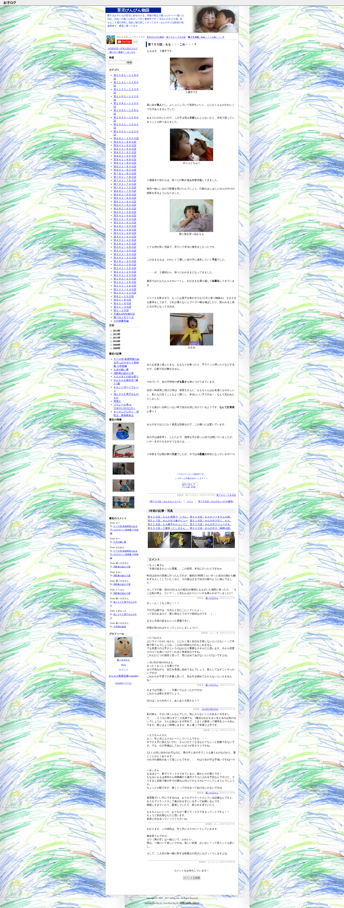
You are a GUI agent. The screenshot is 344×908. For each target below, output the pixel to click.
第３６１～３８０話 (125, 247)
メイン (190, 501)
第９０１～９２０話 (125, 152)
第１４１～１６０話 (125, 285)
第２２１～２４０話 (125, 271)
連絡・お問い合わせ (189, 903)
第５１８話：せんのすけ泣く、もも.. (210, 520)
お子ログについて (153, 903)
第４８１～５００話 (125, 226)
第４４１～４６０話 (125, 233)
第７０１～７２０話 (125, 187)
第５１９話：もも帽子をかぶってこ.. (168, 524)
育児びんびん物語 (133, 10)
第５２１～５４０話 (125, 219)
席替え (117, 401)
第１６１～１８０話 (125, 282)
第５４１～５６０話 (125, 215)
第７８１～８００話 (125, 173)
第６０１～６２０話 (125, 205)
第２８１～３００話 (125, 261)
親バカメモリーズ (124, 317)
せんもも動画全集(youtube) (123, 676)
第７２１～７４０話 (125, 184)
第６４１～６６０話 (125, 198)
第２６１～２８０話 (125, 264)
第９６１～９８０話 (125, 142)
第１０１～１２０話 (125, 292)
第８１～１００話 (124, 296)
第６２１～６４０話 (125, 201)
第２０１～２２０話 (125, 275)
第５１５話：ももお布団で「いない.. (168, 517)
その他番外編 (121, 321)
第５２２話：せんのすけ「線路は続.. (210, 528)
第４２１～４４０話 (125, 236)
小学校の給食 (119, 626)
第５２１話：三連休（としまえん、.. (168, 528)
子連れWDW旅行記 (124, 314)
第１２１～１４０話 (125, 289)
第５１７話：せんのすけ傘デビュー (168, 520)
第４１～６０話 (122, 303)
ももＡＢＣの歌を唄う (126, 376)
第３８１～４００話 (125, 243)
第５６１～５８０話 (125, 212)
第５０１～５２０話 (125, 222)
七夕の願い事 (121, 369)
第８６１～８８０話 (125, 159)
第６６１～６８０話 (125, 194)
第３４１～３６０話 (125, 250)
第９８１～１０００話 (126, 138)
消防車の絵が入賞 (124, 373)
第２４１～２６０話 (125, 268)
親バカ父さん (123, 660)
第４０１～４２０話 (125, 240)
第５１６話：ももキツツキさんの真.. (210, 517)
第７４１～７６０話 (125, 180)
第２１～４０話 (122, 307)
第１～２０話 (121, 310)
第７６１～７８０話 (125, 177)
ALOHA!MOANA (210, 709)
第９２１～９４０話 (125, 149)
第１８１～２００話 (125, 278)
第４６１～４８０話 (125, 229)
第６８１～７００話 (125, 191)
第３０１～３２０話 (125, 257)
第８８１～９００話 (125, 156)
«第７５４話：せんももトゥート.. (165, 501)
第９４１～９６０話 (125, 145)
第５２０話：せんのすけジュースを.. (210, 524)
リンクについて (170, 903)
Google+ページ (123, 683)
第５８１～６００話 (125, 208)
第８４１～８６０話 (125, 163)
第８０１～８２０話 (125, 170)
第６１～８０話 (122, 299)
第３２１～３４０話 (125, 254)
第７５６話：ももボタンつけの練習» (216, 501)
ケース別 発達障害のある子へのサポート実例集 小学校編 (126, 362)
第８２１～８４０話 (125, 166)
